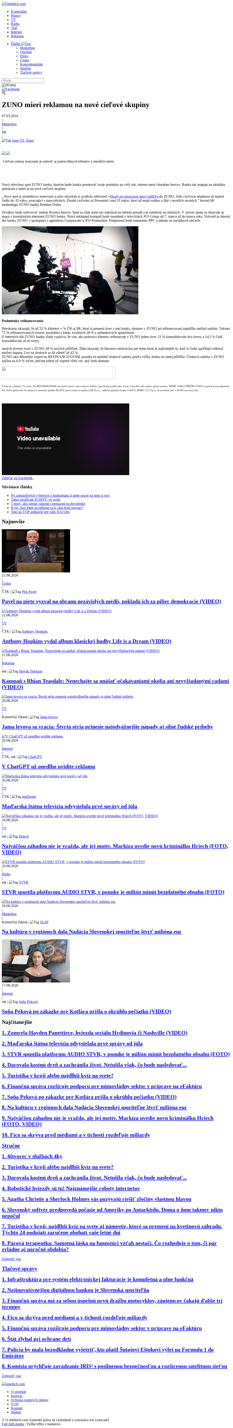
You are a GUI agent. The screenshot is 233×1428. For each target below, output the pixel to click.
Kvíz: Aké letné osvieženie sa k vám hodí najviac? (47, 508)
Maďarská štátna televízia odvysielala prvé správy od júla (69, 806)
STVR (23, 882)
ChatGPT (35, 757)
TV (13, 20)
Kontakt (17, 1408)
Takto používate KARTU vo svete (35, 499)
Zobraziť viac (11, 1259)
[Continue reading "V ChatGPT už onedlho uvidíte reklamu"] (32, 736)
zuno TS (18, 140)
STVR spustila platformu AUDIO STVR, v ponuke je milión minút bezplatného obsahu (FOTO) (113, 892)
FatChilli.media (13, 1424)
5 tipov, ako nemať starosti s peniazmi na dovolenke (48, 504)
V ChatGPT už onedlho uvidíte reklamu (48, 766)
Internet (16, 32)
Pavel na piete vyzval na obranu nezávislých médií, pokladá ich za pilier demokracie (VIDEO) (111, 601)
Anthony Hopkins (35, 631)
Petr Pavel (29, 592)
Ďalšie (16, 44)
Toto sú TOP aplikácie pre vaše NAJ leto (40, 512)
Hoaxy (16, 16)
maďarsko (29, 796)
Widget (16, 1412)
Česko (24, 60)
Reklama (17, 36)
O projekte (18, 1392)
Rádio (15, 24)
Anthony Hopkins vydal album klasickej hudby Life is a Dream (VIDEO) (86, 641)
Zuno (30, 140)
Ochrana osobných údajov (30, 1400)
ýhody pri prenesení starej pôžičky (134, 196)
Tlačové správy (31, 72)
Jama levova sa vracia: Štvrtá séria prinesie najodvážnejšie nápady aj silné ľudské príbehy (107, 727)
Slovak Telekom (30, 671)
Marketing (27, 48)
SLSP (44, 922)
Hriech (24, 836)
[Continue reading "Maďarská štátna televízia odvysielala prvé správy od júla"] (44, 776)
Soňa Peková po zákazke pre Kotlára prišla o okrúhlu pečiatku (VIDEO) (86, 1011)
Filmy (24, 56)
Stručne (25, 68)
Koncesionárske (31, 64)
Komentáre (19, 11)
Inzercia (16, 1396)
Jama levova (49, 717)
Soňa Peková (28, 1002)
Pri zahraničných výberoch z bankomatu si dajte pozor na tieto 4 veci (60, 495)
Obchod (26, 52)
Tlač (14, 28)
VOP (14, 1404)
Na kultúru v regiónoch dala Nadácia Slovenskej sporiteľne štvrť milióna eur (92, 931)
